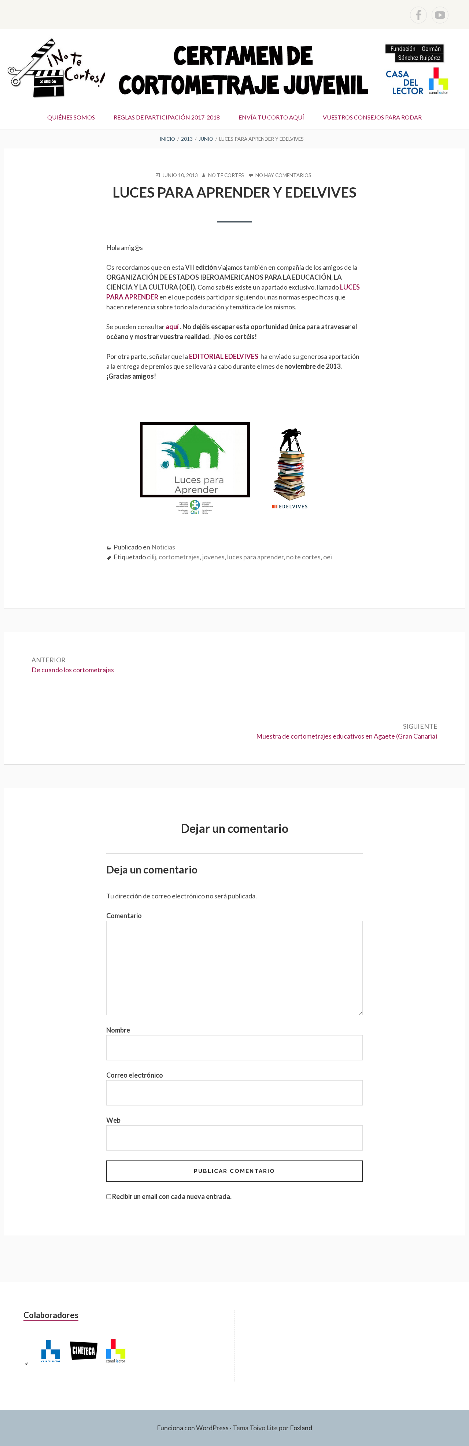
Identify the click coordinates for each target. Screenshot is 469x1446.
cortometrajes (179, 557)
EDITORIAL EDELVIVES (224, 356)
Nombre (118, 1030)
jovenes (213, 557)
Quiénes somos (71, 117)
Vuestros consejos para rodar (372, 117)
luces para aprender (255, 557)
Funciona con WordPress (193, 1428)
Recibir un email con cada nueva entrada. (172, 1196)
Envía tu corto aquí (271, 117)
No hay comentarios (283, 175)
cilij (151, 557)
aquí (173, 327)
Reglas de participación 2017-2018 (167, 117)
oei (327, 557)
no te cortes (303, 557)
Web (113, 1120)
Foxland (301, 1428)
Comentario (124, 916)
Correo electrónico (134, 1075)
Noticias (163, 547)
